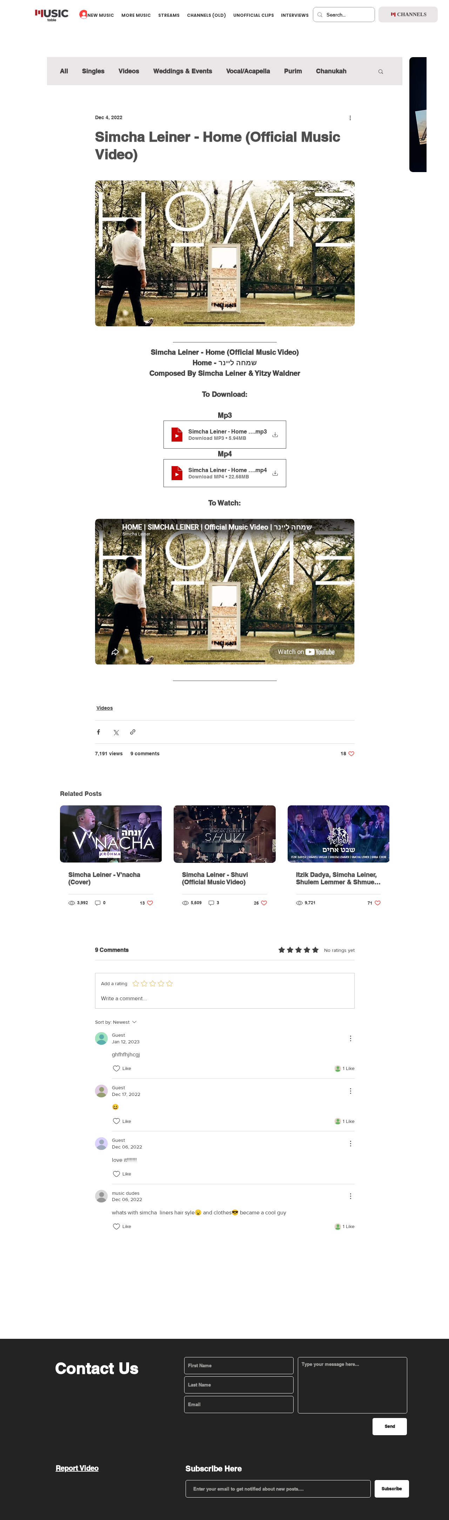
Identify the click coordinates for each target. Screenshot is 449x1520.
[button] (223, 627)
